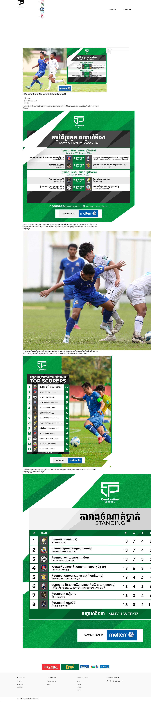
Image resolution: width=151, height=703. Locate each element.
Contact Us (20, 684)
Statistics (135, 24)
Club (97, 24)
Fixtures (106, 24)
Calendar (113, 24)
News (101, 24)
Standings (127, 24)
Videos (141, 24)
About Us (19, 681)
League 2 (49, 684)
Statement (20, 687)
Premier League (51, 681)
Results (120, 24)
